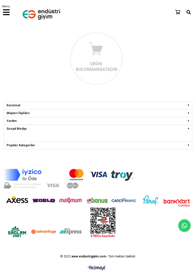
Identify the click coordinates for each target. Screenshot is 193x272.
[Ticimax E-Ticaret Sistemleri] (97, 268)
